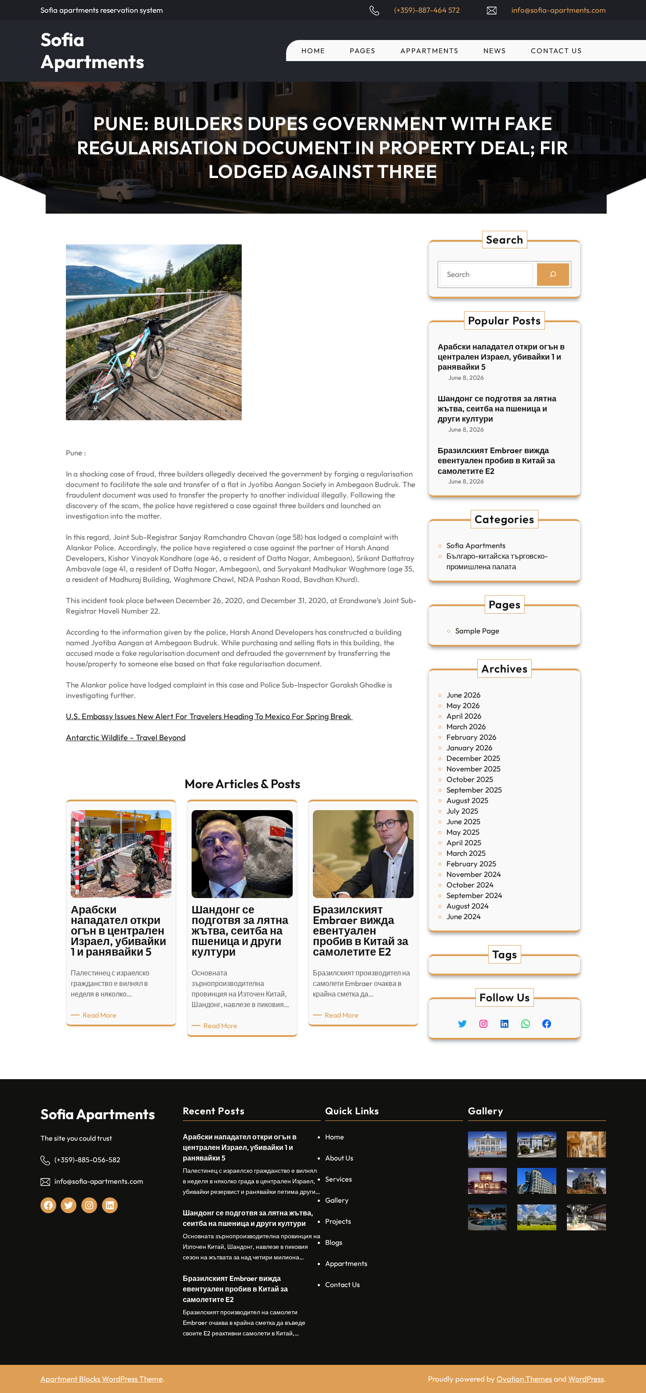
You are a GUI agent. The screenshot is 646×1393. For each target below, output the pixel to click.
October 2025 (469, 779)
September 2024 (474, 895)
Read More (101, 1015)
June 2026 (463, 694)
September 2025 (474, 789)
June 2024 (463, 916)
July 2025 (462, 810)
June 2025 (463, 821)
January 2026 (469, 747)
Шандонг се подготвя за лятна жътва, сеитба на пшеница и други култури (497, 408)
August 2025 (467, 800)
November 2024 (473, 874)
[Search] (553, 274)
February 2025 (471, 863)
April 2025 (463, 842)
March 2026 (466, 726)
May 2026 (463, 705)
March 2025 (466, 853)
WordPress (586, 1378)
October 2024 (470, 884)
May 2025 (462, 832)
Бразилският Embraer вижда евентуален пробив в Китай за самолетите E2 (496, 460)
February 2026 (471, 737)
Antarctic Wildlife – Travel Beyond (125, 737)
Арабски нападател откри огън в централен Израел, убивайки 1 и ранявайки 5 (501, 357)
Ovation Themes (524, 1378)
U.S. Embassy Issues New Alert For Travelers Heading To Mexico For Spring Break (209, 716)
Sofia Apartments (92, 50)
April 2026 (464, 715)
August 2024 (467, 905)
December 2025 (473, 758)
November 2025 (473, 768)
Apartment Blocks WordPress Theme (101, 1378)
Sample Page (477, 630)
